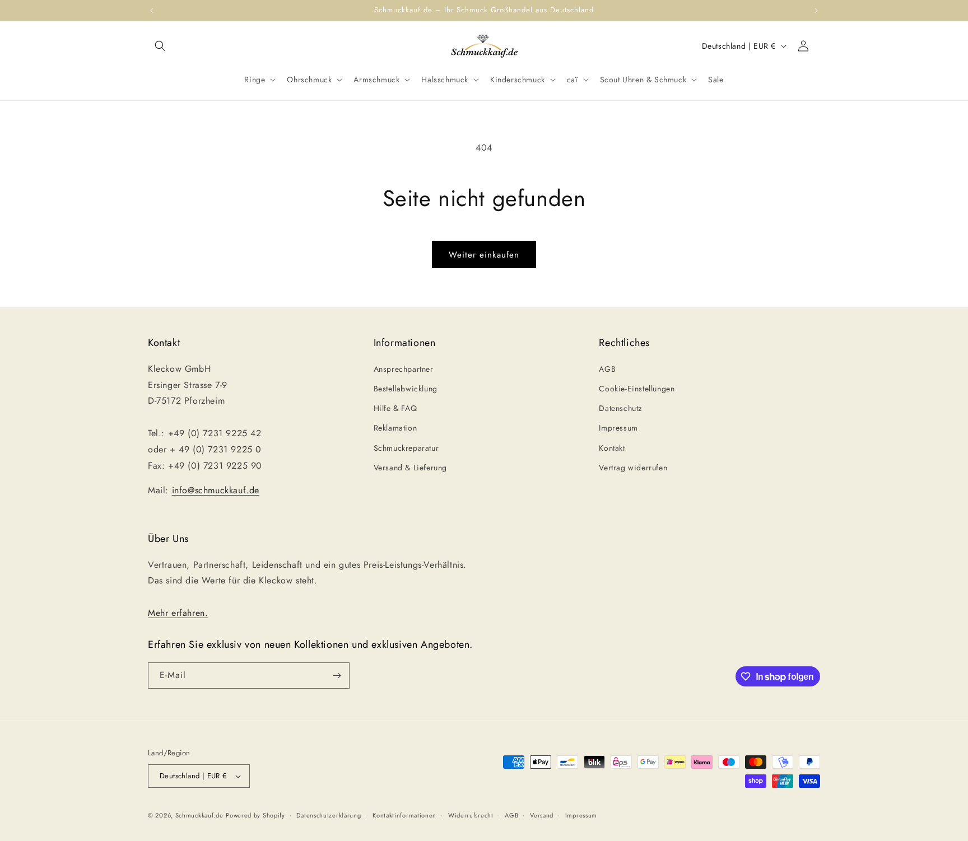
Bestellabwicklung (406, 388)
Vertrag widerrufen (633, 467)
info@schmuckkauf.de (215, 490)
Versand (541, 815)
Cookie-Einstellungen (636, 388)
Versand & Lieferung (410, 467)
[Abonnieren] (336, 675)
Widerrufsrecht (471, 815)
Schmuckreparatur (406, 448)
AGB (607, 369)
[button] (160, 46)
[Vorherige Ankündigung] (151, 10)
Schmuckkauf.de (199, 815)
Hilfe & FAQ (395, 408)
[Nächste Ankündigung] (816, 10)
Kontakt (612, 448)
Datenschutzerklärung (328, 815)
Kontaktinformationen (404, 815)
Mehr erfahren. (178, 612)
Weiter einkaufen (484, 255)
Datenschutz (620, 408)
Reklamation (395, 427)
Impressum (618, 427)
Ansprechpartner (404, 369)
